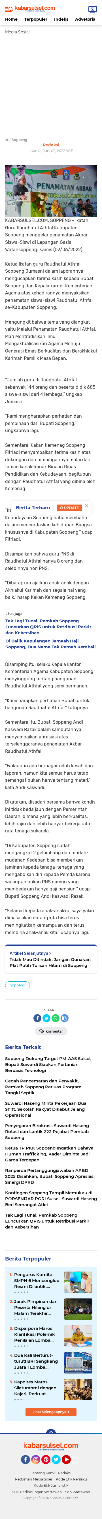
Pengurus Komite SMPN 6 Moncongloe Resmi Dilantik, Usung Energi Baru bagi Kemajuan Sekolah (36, 1280)
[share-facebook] (37, 1018)
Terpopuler (35, 19)
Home (11, 19)
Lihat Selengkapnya (50, 1412)
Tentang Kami (43, 1473)
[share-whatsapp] (56, 1018)
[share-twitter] (46, 1018)
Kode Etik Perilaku (71, 1479)
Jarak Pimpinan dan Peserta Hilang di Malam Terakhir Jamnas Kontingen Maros (36, 1307)
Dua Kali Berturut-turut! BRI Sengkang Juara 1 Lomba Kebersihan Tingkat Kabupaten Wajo (36, 1361)
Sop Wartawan (77, 1492)
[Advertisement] (51, 86)
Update (71, 508)
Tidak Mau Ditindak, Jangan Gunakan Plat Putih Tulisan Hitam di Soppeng (50, 962)
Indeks (61, 19)
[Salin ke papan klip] (65, 1018)
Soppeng (17, 985)
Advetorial (86, 19)
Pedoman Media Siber (33, 1479)
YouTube (70, 1466)
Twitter (59, 1466)
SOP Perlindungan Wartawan (37, 1492)
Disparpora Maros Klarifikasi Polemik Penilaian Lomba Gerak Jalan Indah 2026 (34, 1334)
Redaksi (64, 1473)
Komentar (54, 1031)
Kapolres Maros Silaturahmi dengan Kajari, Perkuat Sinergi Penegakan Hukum (35, 1388)
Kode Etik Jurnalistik (51, 1485)
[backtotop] (51, 1434)
